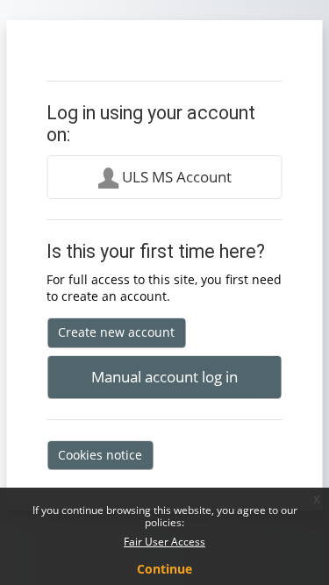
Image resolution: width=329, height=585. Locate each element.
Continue (164, 568)
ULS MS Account (175, 176)
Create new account (116, 332)
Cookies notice (100, 454)
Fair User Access (164, 541)
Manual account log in (164, 376)
